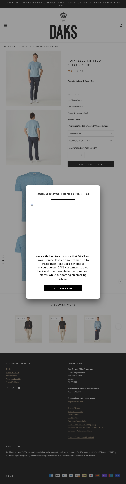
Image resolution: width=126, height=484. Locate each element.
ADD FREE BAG (63, 288)
